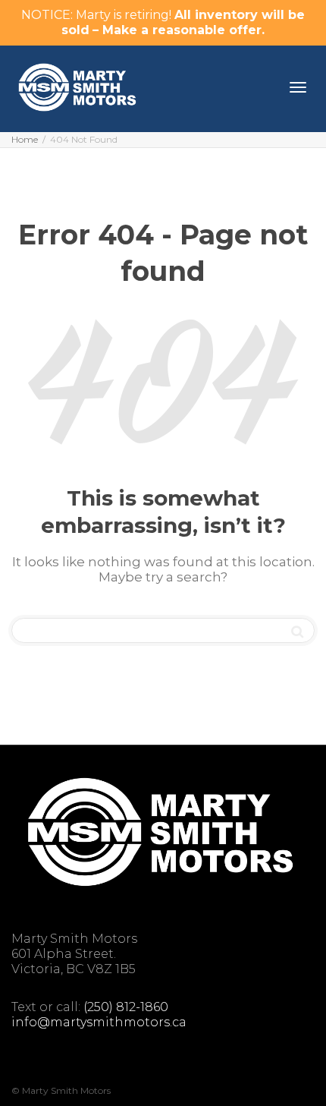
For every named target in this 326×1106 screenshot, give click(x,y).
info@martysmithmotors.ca (99, 1022)
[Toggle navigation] (298, 87)
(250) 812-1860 (125, 1007)
